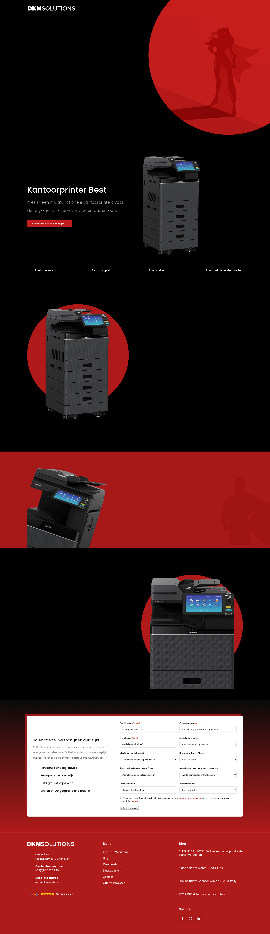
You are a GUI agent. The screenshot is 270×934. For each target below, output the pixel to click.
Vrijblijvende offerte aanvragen (48, 223)
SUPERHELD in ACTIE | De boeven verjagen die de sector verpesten (211, 853)
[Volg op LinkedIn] (198, 918)
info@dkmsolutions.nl (48, 882)
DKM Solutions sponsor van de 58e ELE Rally (207, 881)
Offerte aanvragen (158, 428)
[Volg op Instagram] (190, 918)
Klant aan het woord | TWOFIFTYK (201, 868)
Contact (108, 876)
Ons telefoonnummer (49, 866)
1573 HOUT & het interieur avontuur (202, 894)
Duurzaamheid (112, 870)
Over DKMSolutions (115, 852)
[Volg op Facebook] (182, 918)
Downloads (110, 864)
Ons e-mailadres (46, 878)
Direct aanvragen (157, 535)
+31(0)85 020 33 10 (47, 870)
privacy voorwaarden (190, 798)
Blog (106, 858)
